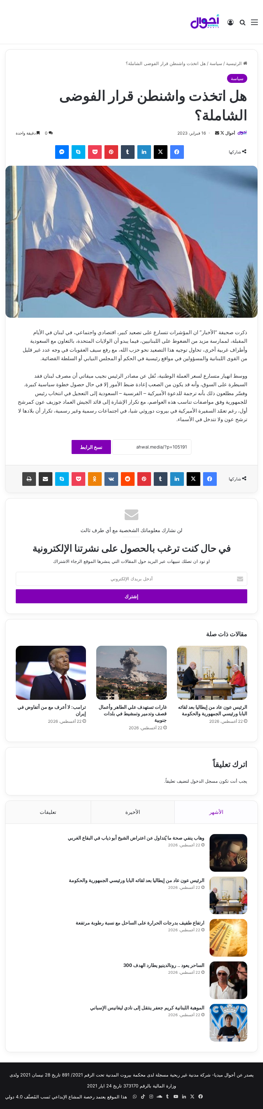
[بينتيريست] (111, 152)
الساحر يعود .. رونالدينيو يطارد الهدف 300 (163, 964)
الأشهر (216, 812)
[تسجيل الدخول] (230, 24)
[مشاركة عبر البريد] (45, 479)
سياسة (216, 63)
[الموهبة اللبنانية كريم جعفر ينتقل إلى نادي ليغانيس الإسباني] (228, 1023)
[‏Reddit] (128, 479)
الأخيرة (132, 812)
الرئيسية (234, 63)
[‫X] (160, 152)
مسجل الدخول (204, 781)
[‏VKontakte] (111, 479)
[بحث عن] (242, 24)
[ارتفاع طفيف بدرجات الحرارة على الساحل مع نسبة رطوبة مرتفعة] (228, 938)
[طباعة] (29, 479)
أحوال (230, 133)
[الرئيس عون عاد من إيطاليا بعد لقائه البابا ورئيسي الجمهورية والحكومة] (212, 673)
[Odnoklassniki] (95, 479)
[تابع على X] (221, 133)
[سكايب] (78, 152)
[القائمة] (254, 24)
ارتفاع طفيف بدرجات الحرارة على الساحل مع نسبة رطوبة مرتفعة (140, 922)
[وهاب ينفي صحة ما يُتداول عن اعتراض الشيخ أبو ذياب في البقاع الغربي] (228, 853)
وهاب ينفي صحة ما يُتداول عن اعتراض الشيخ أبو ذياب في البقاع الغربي (136, 837)
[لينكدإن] (144, 152)
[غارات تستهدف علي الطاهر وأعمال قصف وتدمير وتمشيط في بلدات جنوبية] (131, 673)
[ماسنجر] (62, 152)
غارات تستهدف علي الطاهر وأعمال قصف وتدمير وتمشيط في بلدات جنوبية (133, 713)
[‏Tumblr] (128, 152)
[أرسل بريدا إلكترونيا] (217, 133)
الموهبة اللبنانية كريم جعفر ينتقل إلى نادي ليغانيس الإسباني (147, 1007)
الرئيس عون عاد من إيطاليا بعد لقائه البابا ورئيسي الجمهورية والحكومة (212, 710)
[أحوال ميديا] (205, 22)
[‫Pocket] (95, 152)
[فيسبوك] (177, 152)
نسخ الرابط (91, 447)
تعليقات (48, 812)
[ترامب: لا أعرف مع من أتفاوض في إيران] (51, 673)
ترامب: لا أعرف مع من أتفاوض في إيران (51, 710)
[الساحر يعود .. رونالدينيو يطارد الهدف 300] (228, 980)
